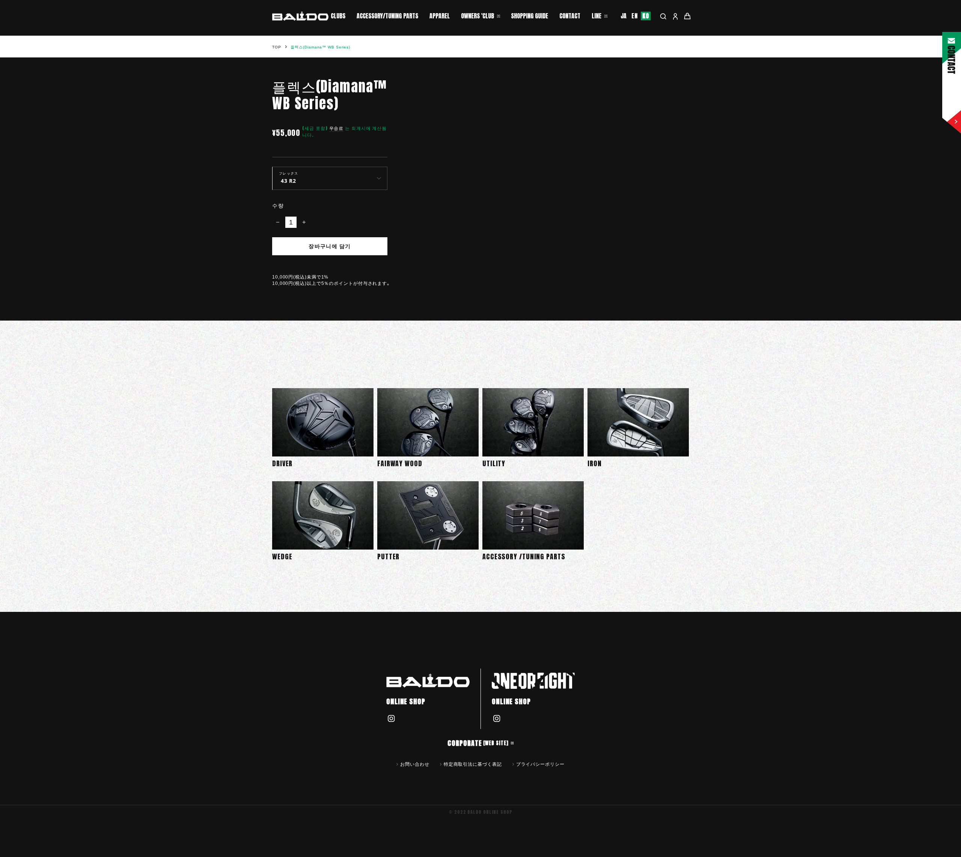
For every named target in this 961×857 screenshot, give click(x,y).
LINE (596, 15)
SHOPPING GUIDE (529, 15)
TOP (276, 47)
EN (634, 16)
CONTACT (569, 15)
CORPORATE (477, 743)
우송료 (336, 128)
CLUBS (338, 15)
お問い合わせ (414, 764)
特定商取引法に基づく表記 (473, 764)
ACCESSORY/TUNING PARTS (387, 15)
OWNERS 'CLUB (477, 15)
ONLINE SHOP (405, 701)
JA (624, 16)
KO (645, 16)
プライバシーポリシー (540, 764)
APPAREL (439, 15)
